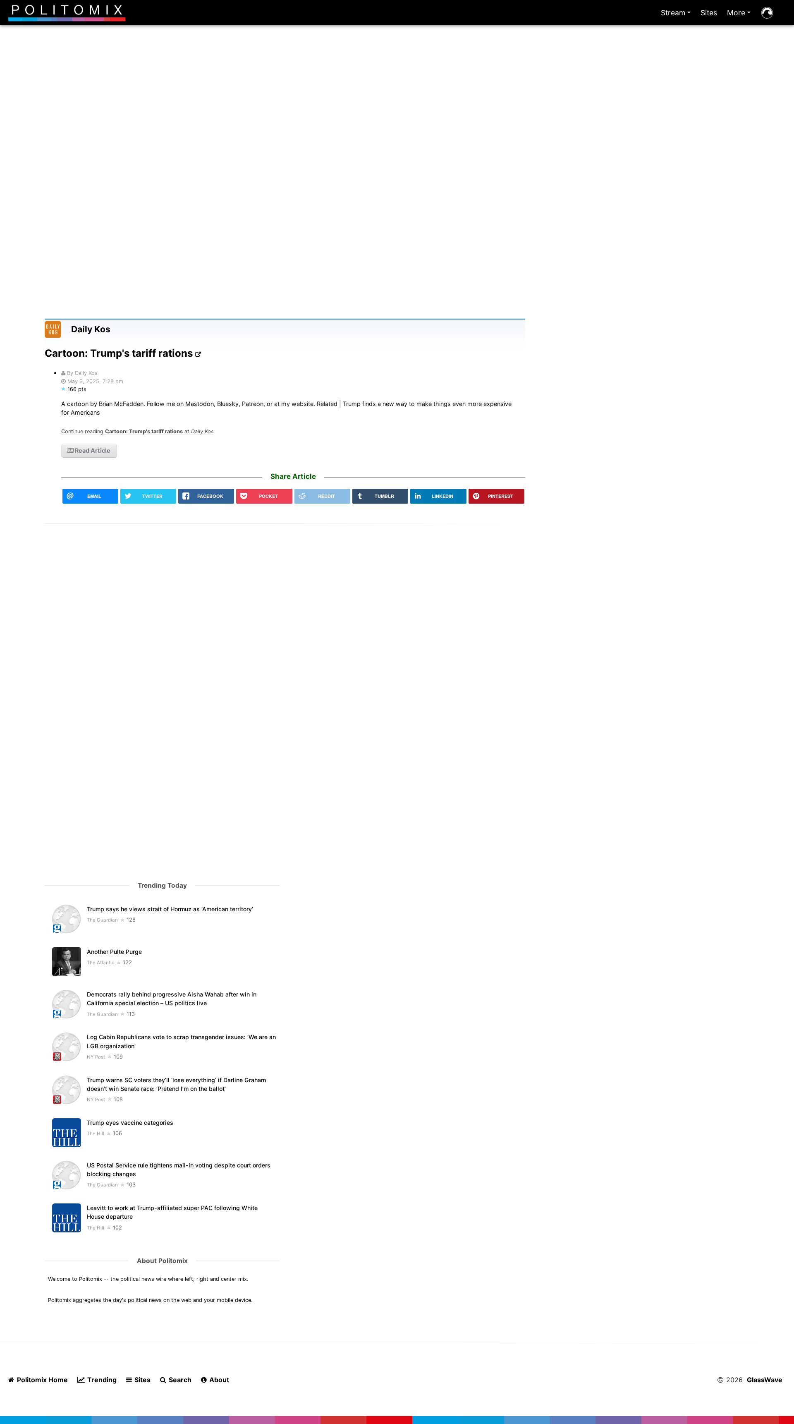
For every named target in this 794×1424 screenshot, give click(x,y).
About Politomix (162, 1261)
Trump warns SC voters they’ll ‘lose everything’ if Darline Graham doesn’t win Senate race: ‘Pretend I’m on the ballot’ (176, 1084)
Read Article (92, 450)
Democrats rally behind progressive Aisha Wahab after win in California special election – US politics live (171, 998)
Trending (101, 1380)
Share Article (293, 476)
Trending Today (162, 885)
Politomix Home (41, 1380)
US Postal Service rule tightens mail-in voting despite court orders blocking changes (178, 1169)
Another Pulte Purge (114, 951)
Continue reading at (137, 431)
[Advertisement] (397, 123)
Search (179, 1380)
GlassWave (764, 1380)
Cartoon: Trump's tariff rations (120, 353)
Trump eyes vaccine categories (130, 1122)
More (740, 14)
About (218, 1380)
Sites (709, 12)
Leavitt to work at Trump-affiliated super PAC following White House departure (172, 1212)
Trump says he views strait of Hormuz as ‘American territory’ (170, 909)
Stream (677, 14)
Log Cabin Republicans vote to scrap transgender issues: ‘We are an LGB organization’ (181, 1041)
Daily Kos (90, 329)
